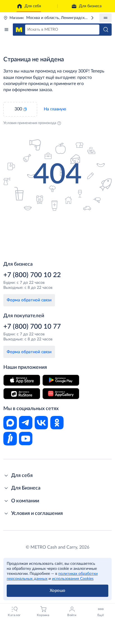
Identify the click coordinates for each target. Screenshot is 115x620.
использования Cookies (73, 579)
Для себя (33, 6)
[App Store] (21, 380)
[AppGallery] (60, 393)
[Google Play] (60, 380)
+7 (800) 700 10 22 (32, 275)
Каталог (6, 29)
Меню (105, 17)
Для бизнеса (90, 6)
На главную (55, 109)
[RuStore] (21, 393)
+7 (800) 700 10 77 (32, 326)
